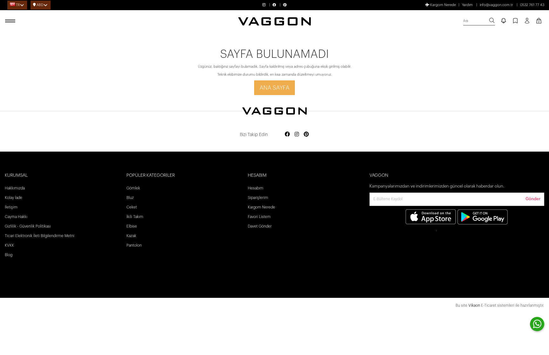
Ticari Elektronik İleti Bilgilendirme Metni (39, 236)
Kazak (131, 236)
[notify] (503, 21)
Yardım (467, 5)
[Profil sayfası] (527, 22)
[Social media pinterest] (306, 134)
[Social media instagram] (297, 134)
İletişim (11, 207)
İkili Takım (134, 217)
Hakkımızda (15, 188)
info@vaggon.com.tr (496, 5)
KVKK (9, 245)
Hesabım (255, 188)
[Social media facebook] (287, 134)
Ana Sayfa (274, 88)
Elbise (131, 226)
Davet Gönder (260, 226)
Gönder (532, 199)
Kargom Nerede (442, 5)
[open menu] (11, 21)
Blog (8, 255)
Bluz (130, 198)
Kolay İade (13, 198)
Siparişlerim (258, 198)
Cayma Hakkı (16, 217)
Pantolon (134, 245)
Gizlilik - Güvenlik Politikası (28, 226)
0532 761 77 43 (532, 5)
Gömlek (133, 188)
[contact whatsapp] (537, 324)
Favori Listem (259, 217)
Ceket (131, 207)
